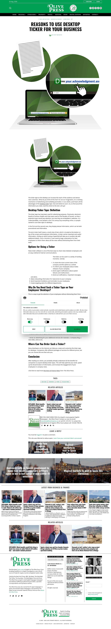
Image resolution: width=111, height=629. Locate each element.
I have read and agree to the (95, 593)
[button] (62, 559)
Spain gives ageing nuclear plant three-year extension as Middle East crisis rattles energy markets (99, 506)
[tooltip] (90, 8)
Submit (94, 599)
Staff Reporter (58, 35)
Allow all (77, 329)
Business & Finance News (52, 371)
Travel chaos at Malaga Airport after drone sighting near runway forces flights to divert (75, 568)
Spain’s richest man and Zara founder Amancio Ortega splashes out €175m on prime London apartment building (55, 407)
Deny (33, 329)
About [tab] (78, 302)
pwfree (58, 381)
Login (98, 1)
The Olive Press (65, 381)
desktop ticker (44, 204)
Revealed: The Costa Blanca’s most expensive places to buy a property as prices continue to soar (74, 593)
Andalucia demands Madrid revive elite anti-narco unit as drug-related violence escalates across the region (74, 560)
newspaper (51, 381)
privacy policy (94, 594)
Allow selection (55, 329)
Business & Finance (56, 19)
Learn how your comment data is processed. (67, 438)
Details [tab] (55, 302)
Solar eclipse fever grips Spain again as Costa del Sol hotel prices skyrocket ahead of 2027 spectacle (76, 507)
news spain (44, 381)
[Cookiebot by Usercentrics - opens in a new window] (81, 298)
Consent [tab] (33, 302)
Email (88, 582)
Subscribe (89, 1)
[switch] (47, 322)
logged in (40, 435)
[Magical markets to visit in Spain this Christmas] (69, 447)
